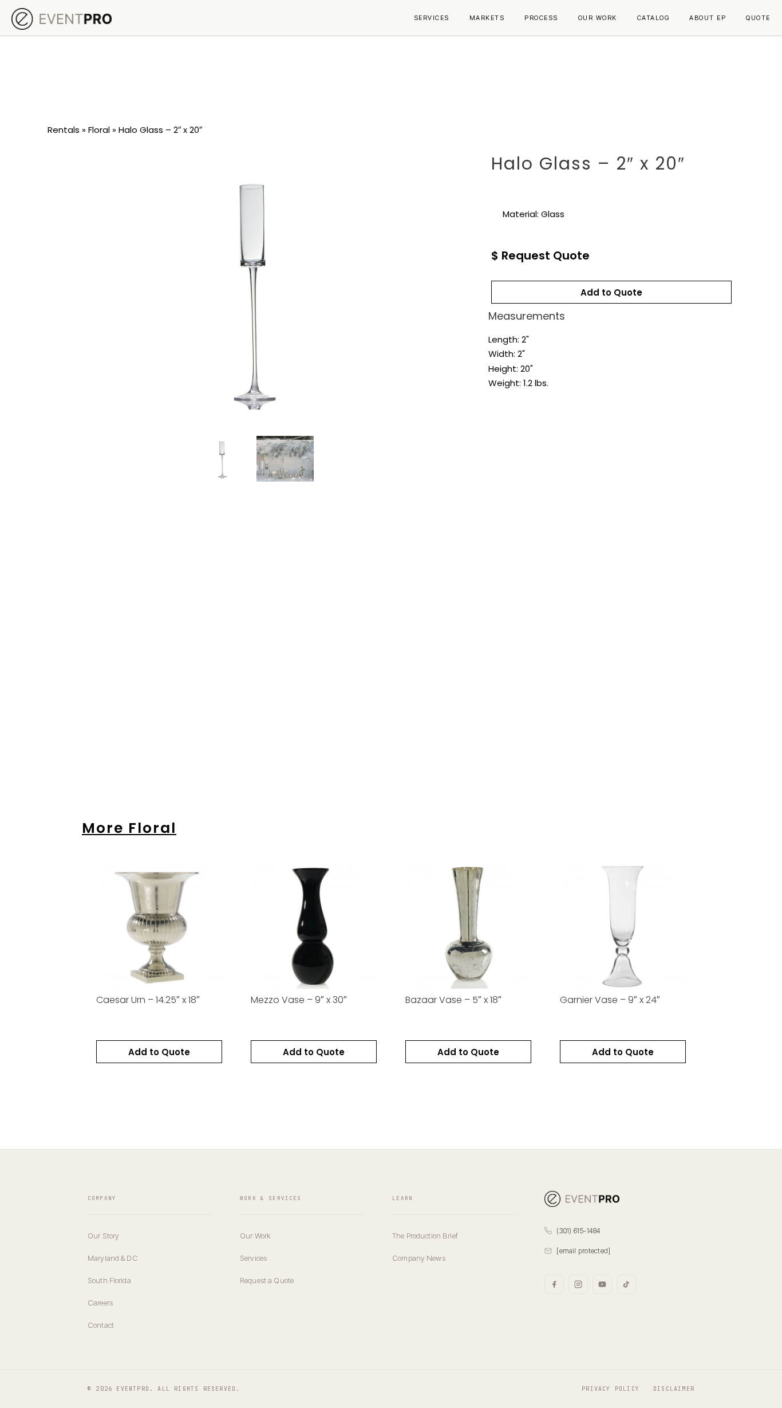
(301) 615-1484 (578, 1230)
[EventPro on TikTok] (626, 1284)
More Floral (129, 828)
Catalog (653, 18)
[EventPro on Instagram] (578, 1284)
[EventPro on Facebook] (554, 1284)
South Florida (109, 1280)
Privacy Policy (610, 1389)
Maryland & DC (113, 1258)
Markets (487, 18)
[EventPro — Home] (619, 1199)
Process (541, 18)
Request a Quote (267, 1280)
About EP (707, 18)
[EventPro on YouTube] (602, 1284)
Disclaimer (673, 1389)
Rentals (64, 130)
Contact (101, 1325)
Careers (100, 1302)
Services (431, 18)
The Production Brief (425, 1235)
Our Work (597, 18)
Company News (418, 1258)
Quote (758, 18)
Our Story (103, 1235)
